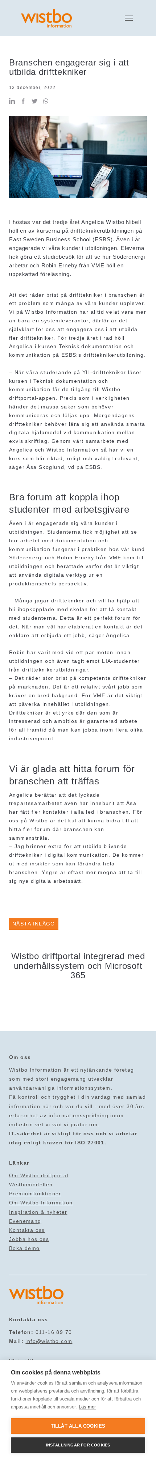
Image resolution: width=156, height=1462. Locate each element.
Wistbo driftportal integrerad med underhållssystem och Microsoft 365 (78, 965)
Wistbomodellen (31, 1184)
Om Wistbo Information (41, 1202)
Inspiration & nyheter (38, 1212)
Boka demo (24, 1248)
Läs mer (87, 1407)
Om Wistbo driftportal (38, 1175)
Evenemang (25, 1221)
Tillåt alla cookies (78, 1426)
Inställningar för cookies (78, 1445)
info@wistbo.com (48, 1341)
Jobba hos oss (29, 1239)
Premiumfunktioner (35, 1193)
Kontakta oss (27, 1230)
